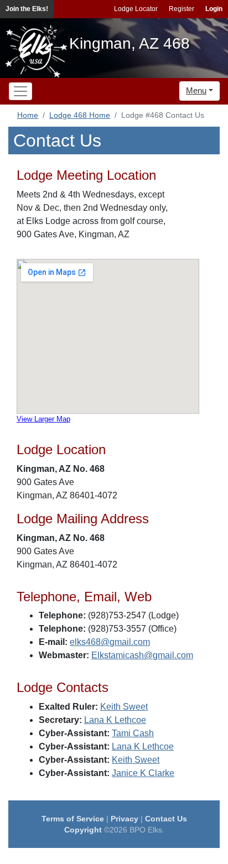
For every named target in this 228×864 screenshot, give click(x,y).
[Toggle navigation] (20, 91)
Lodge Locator (136, 9)
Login (213, 9)
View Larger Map (43, 419)
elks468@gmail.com (110, 642)
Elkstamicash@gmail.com (142, 655)
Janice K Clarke (143, 773)
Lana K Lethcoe (115, 720)
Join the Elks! (27, 9)
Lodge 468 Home (79, 115)
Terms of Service (73, 818)
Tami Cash (133, 733)
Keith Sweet (124, 706)
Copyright (83, 829)
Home (27, 115)
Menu (196, 90)
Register (181, 9)
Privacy (124, 818)
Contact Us (166, 818)
